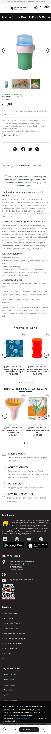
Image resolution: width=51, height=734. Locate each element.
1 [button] (19, 382)
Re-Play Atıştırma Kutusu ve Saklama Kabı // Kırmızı (37, 370)
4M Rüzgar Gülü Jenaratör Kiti (37, 431)
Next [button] (46, 50)
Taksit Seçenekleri (22, 165)
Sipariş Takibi (9, 685)
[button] (36, 8)
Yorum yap (6, 114)
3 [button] (24, 382)
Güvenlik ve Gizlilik (11, 628)
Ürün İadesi (8, 690)
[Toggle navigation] (5, 8)
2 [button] (21, 382)
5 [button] (29, 382)
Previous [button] (4, 50)
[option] (25, 50)
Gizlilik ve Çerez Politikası (26, 718)
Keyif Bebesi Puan (11, 613)
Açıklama (7, 165)
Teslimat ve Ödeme (12, 623)
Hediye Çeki (9, 680)
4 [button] (26, 382)
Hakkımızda (8, 618)
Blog (5, 658)
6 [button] (32, 382)
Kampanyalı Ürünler (12, 700)
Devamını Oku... (11, 135)
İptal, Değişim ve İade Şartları (16, 638)
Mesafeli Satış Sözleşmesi (14, 633)
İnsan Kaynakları (10, 648)
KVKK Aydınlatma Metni (13, 643)
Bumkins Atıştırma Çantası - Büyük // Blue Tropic (13, 370)
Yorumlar (37, 165)
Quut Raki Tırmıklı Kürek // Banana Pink (13, 431)
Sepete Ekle (29, 729)
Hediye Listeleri (10, 675)
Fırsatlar (7, 695)
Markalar (7, 653)
